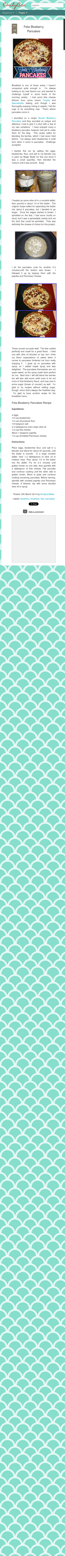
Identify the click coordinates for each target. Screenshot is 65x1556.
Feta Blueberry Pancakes (34, 28)
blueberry (24, 498)
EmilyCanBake (47, 494)
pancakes (50, 498)
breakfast (35, 498)
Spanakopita (18, 103)
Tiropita (46, 100)
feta (42, 498)
